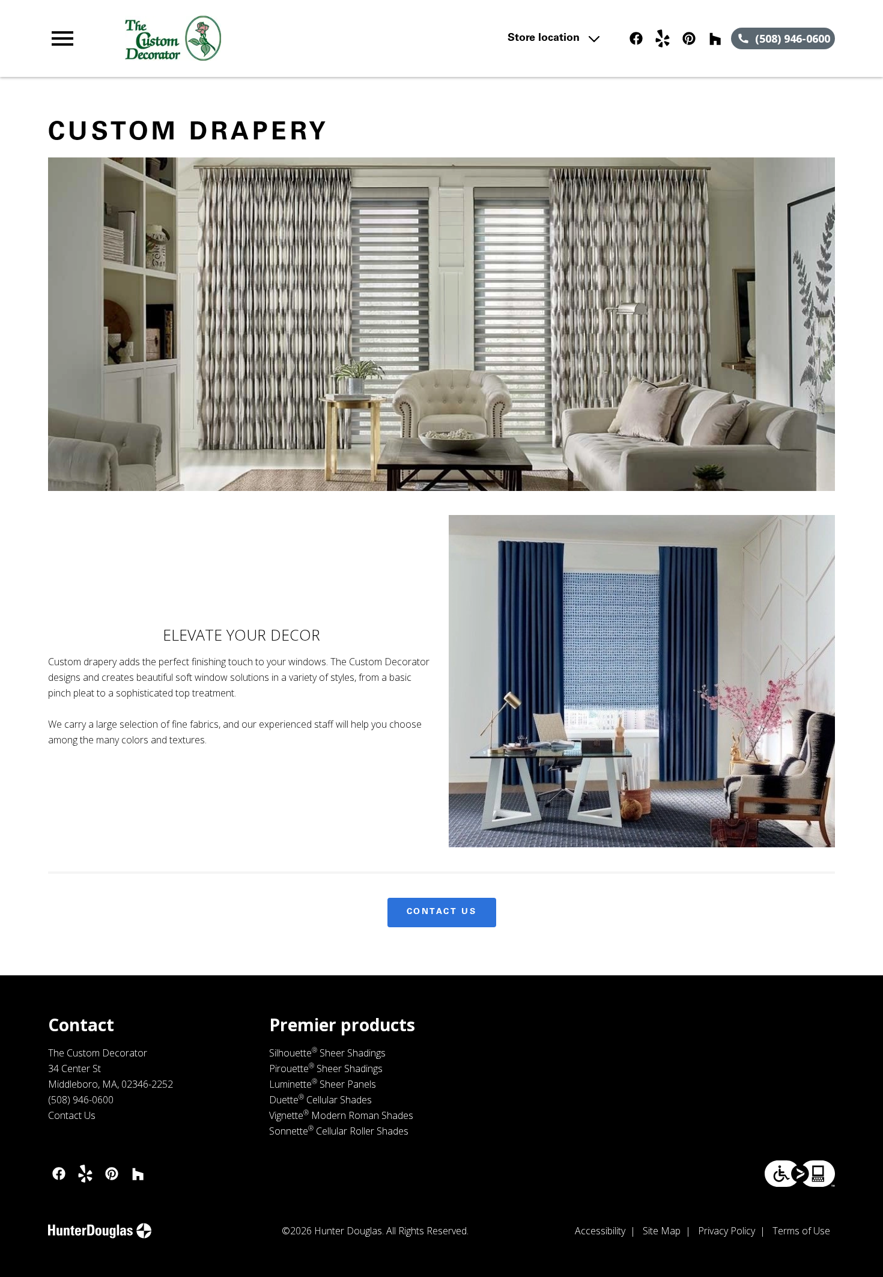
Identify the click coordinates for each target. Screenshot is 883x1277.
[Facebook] (636, 38)
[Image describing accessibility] (800, 1173)
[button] (62, 38)
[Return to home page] (283, 38)
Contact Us (442, 912)
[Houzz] (715, 38)
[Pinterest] (689, 38)
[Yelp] (662, 38)
